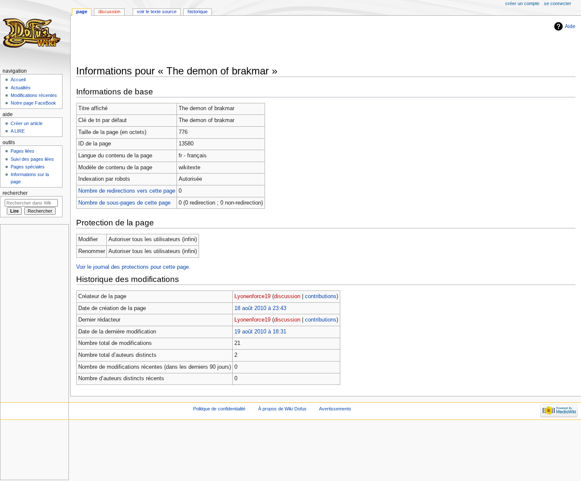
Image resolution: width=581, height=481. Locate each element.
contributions (320, 296)
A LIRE (18, 131)
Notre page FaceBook (33, 102)
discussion (287, 296)
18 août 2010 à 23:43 (260, 308)
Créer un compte (522, 3)
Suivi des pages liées (32, 159)
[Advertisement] (231, 41)
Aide (570, 26)
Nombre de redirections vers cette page (126, 191)
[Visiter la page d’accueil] (33, 33)
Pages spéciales (28, 166)
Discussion (109, 11)
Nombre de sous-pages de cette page (124, 203)
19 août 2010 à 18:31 (260, 332)
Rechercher (15, 193)
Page (81, 11)
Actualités (21, 87)
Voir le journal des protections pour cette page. (133, 267)
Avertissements (335, 408)
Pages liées (22, 151)
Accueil (18, 79)
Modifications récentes (34, 95)
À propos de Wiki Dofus (282, 408)
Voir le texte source (157, 11)
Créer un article (27, 123)
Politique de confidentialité (219, 408)
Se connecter (557, 3)
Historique (198, 11)
